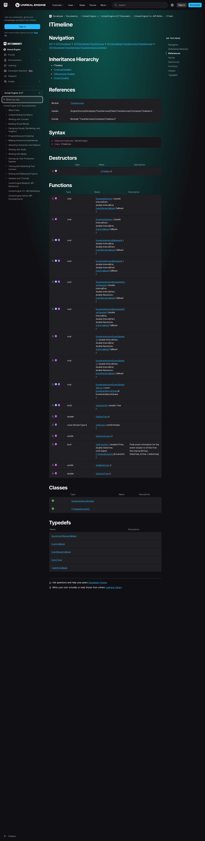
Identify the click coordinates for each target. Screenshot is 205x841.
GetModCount (102, 465)
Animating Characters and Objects (24, 145)
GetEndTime (102, 416)
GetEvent (100, 425)
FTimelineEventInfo (105, 454)
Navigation (173, 44)
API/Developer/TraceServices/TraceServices (130, 44)
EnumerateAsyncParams (107, 391)
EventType (57, 560)
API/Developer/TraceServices (89, 44)
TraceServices (77, 103)
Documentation (72, 16)
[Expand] (6, 110)
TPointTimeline (61, 78)
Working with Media (18, 154)
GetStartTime (102, 473)
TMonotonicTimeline (64, 73)
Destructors (173, 62)
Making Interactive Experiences (23, 140)
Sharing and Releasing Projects (23, 174)
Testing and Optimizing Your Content (22, 167)
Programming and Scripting (21, 136)
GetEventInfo (102, 444)
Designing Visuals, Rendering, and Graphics (24, 130)
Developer (58, 16)
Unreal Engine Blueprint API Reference (21, 184)
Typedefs (173, 75)
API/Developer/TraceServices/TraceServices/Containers (78, 47)
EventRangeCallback (105, 208)
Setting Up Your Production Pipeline (21, 160)
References (174, 53)
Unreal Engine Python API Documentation (20, 197)
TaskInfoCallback (59, 568)
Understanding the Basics (20, 115)
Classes (171, 71)
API (51, 44)
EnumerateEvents (104, 198)
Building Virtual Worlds (19, 124)
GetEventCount (103, 436)
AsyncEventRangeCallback (64, 536)
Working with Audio (17, 149)
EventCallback (102, 229)
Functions (172, 66)
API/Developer (63, 44)
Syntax (171, 57)
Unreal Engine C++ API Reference (24, 191)
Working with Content (19, 119)
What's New (14, 110)
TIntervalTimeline (62, 69)
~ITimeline (105, 171)
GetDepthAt (101, 405)
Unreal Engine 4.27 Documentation (19, 106)
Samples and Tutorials (19, 178)
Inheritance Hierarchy (178, 49)
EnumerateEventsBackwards (109, 240)
